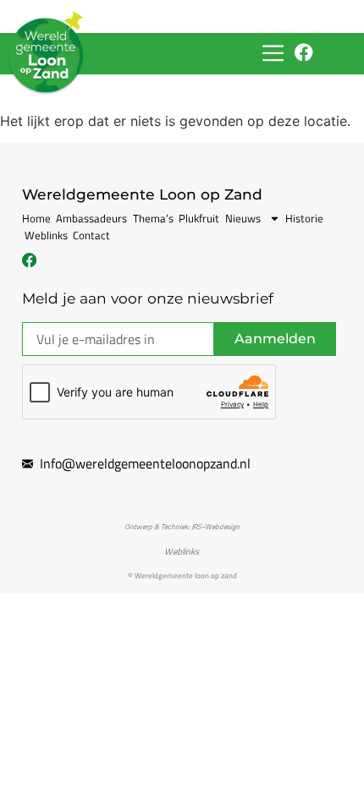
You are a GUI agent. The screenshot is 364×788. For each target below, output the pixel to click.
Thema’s (153, 218)
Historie (304, 218)
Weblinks (46, 235)
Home (36, 218)
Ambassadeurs (91, 218)
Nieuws (243, 218)
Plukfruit (199, 218)
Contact (91, 235)
